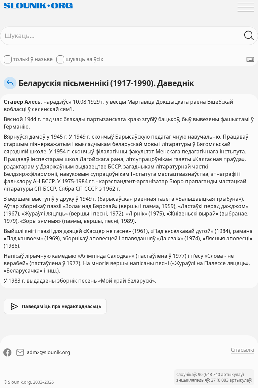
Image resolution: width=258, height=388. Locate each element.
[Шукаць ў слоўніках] (249, 35)
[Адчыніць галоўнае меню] (246, 7)
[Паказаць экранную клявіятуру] (250, 59)
